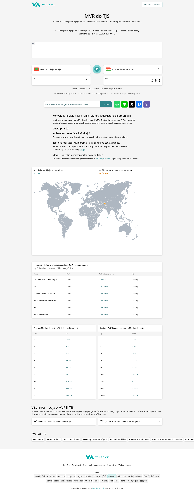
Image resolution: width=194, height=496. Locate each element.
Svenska (104, 480)
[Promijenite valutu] (97, 69)
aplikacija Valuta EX (104, 158)
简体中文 (134, 480)
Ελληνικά (71, 476)
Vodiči (121, 465)
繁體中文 (144, 480)
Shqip (96, 480)
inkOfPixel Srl (98, 488)
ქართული (155, 476)
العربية (37, 476)
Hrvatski (111, 476)
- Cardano (53, 439)
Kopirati (106, 104)
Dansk (53, 476)
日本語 (146, 476)
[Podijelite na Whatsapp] (117, 104)
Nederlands (58, 480)
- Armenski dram (139, 439)
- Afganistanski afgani (95, 439)
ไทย (111, 480)
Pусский (88, 480)
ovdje (82, 149)
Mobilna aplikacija (152, 4)
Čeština (45, 476)
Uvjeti (128, 465)
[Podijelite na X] (132, 104)
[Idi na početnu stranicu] (43, 4)
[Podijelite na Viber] (146, 104)
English (80, 476)
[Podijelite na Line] (124, 104)
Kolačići (66, 465)
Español (88, 476)
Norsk (49, 480)
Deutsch (61, 476)
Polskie (69, 480)
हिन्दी (104, 476)
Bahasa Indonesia (125, 476)
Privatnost (76, 465)
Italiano (138, 476)
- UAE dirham (71, 439)
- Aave (38, 439)
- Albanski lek (118, 439)
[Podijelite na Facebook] (139, 104)
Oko (84, 465)
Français (97, 476)
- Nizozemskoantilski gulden (167, 439)
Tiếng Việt (124, 480)
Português (78, 480)
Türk (116, 480)
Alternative (111, 465)
